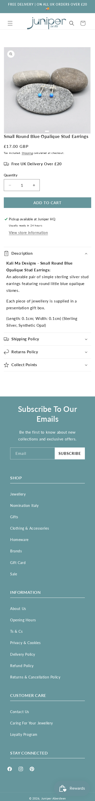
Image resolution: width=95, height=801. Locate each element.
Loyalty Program (23, 734)
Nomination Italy (24, 505)
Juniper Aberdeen (53, 798)
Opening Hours (23, 620)
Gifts (14, 517)
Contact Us (19, 712)
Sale (13, 574)
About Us (18, 608)
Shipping (27, 152)
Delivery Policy (22, 654)
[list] (47, 90)
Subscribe (70, 453)
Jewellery (18, 494)
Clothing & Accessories (29, 528)
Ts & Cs (16, 631)
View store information (28, 232)
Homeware (19, 539)
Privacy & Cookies (25, 643)
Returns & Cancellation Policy (35, 677)
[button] (10, 23)
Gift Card (18, 562)
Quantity (10, 175)
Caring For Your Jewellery (31, 723)
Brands (16, 551)
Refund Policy (22, 666)
